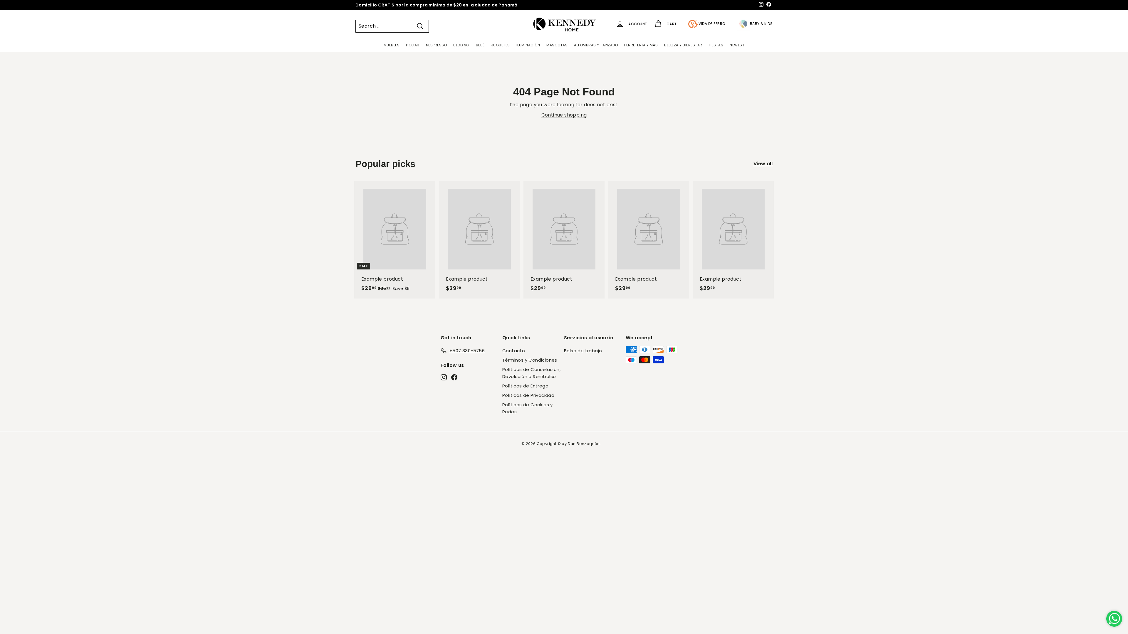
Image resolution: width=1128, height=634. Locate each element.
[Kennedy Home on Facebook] (454, 376)
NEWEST (737, 45)
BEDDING (461, 45)
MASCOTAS (557, 45)
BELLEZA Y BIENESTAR (683, 45)
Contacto (513, 351)
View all (763, 163)
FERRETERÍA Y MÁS (641, 45)
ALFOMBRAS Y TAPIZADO (596, 45)
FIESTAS (716, 45)
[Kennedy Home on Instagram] (444, 376)
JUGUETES (500, 45)
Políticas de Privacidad (528, 395)
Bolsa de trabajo (583, 351)
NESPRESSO (436, 45)
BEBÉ (480, 45)
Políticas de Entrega (525, 386)
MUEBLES (392, 45)
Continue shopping (564, 115)
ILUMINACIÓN (528, 45)
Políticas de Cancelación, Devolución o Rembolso (531, 373)
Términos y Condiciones (529, 360)
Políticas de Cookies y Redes (527, 408)
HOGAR (412, 45)
